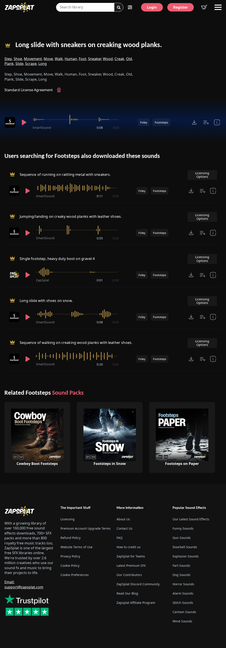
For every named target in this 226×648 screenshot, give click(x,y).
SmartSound (41, 127)
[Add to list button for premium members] (206, 122)
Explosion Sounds (186, 556)
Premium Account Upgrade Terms (84, 528)
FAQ (119, 538)
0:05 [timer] (100, 238)
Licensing (67, 519)
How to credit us (129, 547)
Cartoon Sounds (184, 612)
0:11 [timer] (100, 196)
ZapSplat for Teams (131, 556)
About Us (123, 519)
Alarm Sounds (183, 593)
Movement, (33, 58)
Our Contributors (129, 575)
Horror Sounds (183, 584)
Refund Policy (70, 538)
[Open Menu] (218, 7)
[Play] (24, 122)
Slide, (19, 63)
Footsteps (161, 122)
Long (42, 63)
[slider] (75, 119)
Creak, (120, 58)
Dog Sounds (181, 575)
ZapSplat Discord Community (138, 584)
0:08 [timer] (100, 127)
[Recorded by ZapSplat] (14, 275)
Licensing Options (202, 175)
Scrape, (31, 63)
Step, (8, 58)
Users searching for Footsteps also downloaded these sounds (82, 156)
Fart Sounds (181, 565)
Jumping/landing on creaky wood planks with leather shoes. (71, 216)
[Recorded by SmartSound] (10, 122)
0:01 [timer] (100, 280)
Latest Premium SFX (131, 565)
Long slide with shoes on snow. (46, 300)
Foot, (83, 58)
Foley (143, 122)
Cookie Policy (69, 565)
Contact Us (124, 528)
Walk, (59, 58)
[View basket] (204, 7)
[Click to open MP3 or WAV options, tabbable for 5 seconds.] (194, 122)
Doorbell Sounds (185, 547)
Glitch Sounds (183, 603)
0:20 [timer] (100, 364)
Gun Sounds (182, 538)
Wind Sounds (182, 621)
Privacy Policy (70, 556)
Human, (71, 58)
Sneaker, (95, 58)
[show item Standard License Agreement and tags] (217, 122)
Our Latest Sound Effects (191, 519)
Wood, (108, 58)
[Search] (118, 7)
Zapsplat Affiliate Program (136, 603)
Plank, (9, 63)
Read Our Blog (127, 593)
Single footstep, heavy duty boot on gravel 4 (57, 258)
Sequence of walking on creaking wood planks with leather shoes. (76, 342)
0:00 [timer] (116, 127)
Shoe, (18, 58)
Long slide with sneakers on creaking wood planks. (88, 45)
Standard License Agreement (28, 89)
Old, (129, 58)
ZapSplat (42, 280)
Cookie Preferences (74, 575)
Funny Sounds (183, 528)
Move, (49, 58)
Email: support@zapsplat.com (23, 584)
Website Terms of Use (76, 547)
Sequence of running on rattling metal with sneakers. (65, 174)
